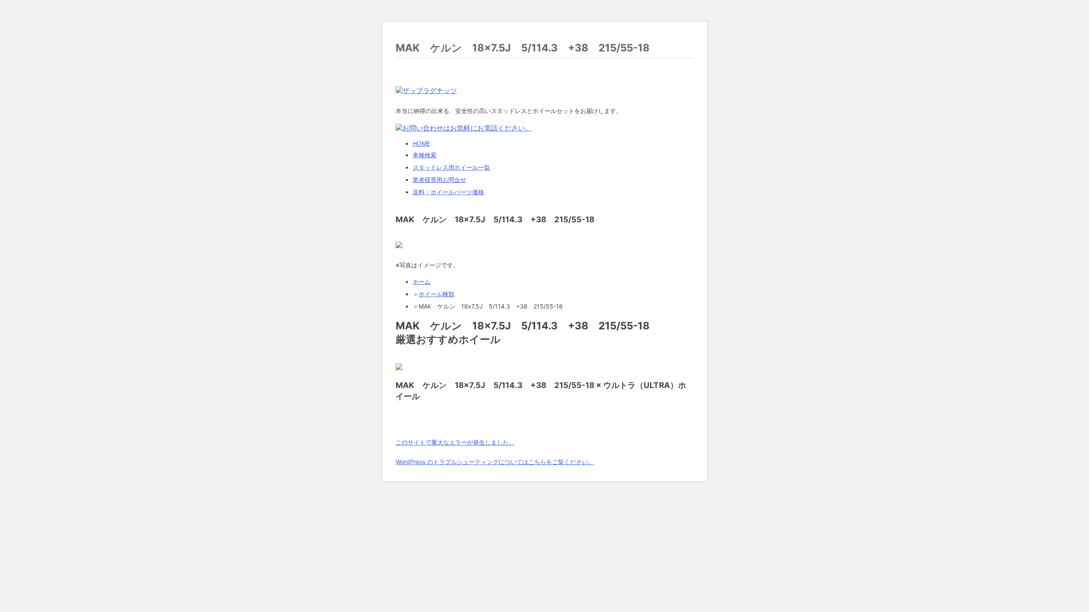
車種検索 (424, 155)
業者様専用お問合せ (439, 179)
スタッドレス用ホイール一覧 (451, 167)
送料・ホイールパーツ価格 (448, 192)
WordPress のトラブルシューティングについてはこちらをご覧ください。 (495, 461)
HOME (421, 143)
